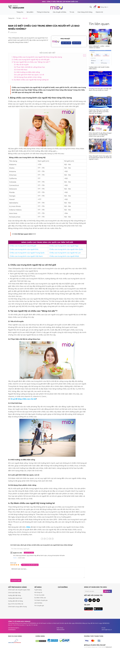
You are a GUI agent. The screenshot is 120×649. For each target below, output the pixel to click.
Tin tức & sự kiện (39, 595)
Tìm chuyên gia (39, 605)
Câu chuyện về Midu (59, 12)
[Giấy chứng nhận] (53, 641)
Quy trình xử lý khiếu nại (15, 604)
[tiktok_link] (90, 600)
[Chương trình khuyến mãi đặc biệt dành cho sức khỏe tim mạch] (100, 86)
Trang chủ (20, 12)
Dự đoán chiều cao (40, 597)
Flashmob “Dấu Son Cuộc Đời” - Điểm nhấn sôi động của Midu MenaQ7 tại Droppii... (99, 111)
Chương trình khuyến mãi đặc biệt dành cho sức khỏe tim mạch (100, 89)
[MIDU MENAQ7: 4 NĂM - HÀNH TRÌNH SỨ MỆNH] (100, 36)
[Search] (91, 7)
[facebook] (86, 600)
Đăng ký (107, 591)
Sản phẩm (30, 12)
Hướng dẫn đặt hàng (14, 595)
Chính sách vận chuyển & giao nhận (19, 590)
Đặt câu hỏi (66, 43)
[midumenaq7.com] (56, 7)
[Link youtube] (98, 600)
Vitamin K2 (99, 12)
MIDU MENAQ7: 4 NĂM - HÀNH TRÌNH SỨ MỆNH (99, 47)
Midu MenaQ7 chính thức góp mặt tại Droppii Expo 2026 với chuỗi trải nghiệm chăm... (100, 157)
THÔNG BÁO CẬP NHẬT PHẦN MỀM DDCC (99, 68)
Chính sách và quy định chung (17, 606)
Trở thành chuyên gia (40, 600)
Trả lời (15, 558)
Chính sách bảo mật (14, 592)
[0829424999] (10, 7)
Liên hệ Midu (38, 603)
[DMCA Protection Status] (41, 641)
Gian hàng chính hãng (85, 12)
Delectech (109, 647)
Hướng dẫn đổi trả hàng (15, 601)
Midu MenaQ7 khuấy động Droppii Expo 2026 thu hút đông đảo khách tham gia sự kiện (100, 134)
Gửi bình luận (15, 580)
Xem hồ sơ (76, 43)
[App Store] (98, 608)
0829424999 (18, 8)
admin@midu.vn (107, 629)
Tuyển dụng (38, 590)
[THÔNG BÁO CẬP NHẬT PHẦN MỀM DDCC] (100, 57)
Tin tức (72, 12)
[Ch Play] (89, 608)
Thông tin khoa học (43, 12)
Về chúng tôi (38, 592)
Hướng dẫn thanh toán (15, 598)
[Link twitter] (94, 600)
